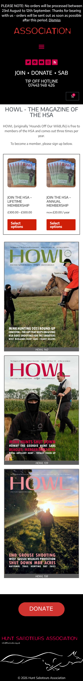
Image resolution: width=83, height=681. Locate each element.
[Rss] (55, 62)
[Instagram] (48, 62)
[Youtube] (41, 62)
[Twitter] (28, 62)
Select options (17, 225)
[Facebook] (35, 62)
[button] (41, 46)
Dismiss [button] (55, 20)
